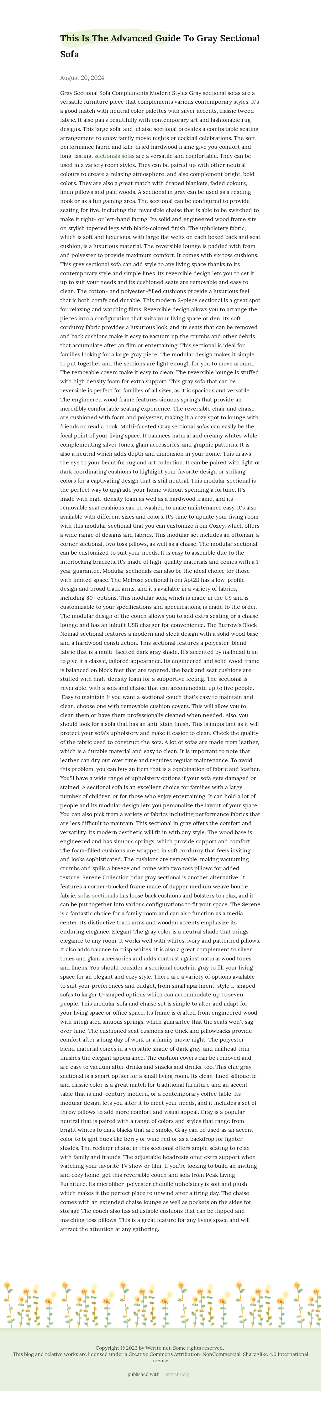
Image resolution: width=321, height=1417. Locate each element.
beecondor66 (17, 10)
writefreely (177, 1374)
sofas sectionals (98, 895)
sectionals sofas (114, 155)
